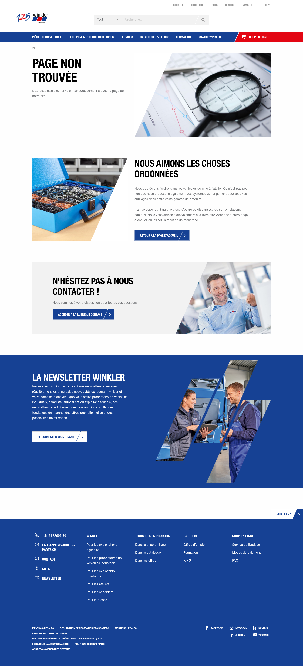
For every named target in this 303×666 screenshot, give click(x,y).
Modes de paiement (246, 553)
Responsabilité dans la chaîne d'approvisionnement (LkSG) (67, 638)
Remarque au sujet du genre (49, 633)
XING (187, 560)
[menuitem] (266, 5)
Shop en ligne (243, 535)
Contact (48, 559)
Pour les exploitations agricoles (102, 547)
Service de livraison (246, 545)
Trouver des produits (152, 535)
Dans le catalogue (148, 553)
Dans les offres (145, 560)
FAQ (235, 560)
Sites (46, 568)
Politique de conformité (90, 643)
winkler (93, 535)
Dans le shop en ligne (150, 545)
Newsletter (51, 578)
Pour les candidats (100, 592)
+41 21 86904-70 (54, 535)
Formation (191, 553)
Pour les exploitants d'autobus (101, 574)
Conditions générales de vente (51, 649)
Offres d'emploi (194, 545)
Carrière (191, 535)
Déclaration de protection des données (84, 628)
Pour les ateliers (98, 584)
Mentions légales (43, 628)
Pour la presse (97, 600)
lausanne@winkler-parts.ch (58, 547)
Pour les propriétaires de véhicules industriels (104, 561)
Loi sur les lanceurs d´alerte (50, 643)
